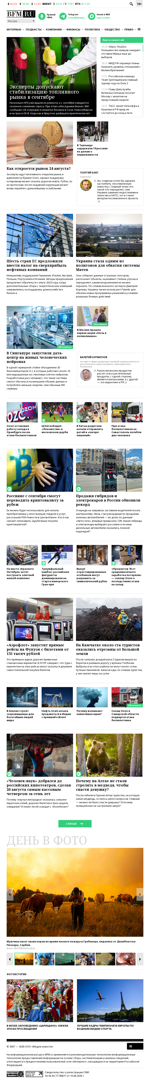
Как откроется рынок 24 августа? (39, 168)
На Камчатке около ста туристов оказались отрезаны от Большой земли (108, 649)
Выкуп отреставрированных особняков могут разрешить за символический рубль (92, 575)
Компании (54, 29)
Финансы (73, 29)
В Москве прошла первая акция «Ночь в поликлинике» (91, 333)
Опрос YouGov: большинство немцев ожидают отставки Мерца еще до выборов (120, 52)
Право (128, 29)
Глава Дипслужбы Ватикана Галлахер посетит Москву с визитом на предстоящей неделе (118, 95)
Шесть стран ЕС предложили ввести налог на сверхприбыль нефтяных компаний (37, 265)
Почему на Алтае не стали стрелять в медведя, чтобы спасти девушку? (102, 785)
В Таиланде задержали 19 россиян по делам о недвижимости (92, 149)
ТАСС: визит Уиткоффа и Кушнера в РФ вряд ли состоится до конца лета (120, 109)
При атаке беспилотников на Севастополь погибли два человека (126, 430)
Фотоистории (16, 974)
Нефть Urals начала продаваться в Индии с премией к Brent (56, 714)
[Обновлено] (40, 308)
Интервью (14, 29)
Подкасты (33, 29)
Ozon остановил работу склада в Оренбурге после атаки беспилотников (22, 430)
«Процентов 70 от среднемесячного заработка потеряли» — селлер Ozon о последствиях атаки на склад (126, 576)
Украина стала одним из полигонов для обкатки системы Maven (108, 265)
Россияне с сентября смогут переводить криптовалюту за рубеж (35, 500)
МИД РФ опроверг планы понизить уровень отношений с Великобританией (121, 66)
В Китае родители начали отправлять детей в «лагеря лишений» (90, 430)
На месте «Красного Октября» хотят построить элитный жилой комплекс (20, 573)
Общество (112, 29)
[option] (75, 892)
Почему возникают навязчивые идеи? (90, 712)
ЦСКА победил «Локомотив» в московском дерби (55, 429)
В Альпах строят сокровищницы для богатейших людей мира (20, 715)
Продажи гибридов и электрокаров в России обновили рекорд (108, 500)
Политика (92, 29)
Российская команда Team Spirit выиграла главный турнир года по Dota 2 (119, 79)
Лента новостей (113, 40)
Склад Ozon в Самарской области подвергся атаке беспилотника (125, 715)
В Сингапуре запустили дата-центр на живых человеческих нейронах (37, 357)
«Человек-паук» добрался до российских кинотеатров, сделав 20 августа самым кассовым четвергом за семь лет (39, 787)
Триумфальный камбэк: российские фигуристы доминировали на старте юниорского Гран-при (55, 576)
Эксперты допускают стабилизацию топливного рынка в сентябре (44, 91)
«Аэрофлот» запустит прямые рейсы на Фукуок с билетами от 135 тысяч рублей (38, 649)
